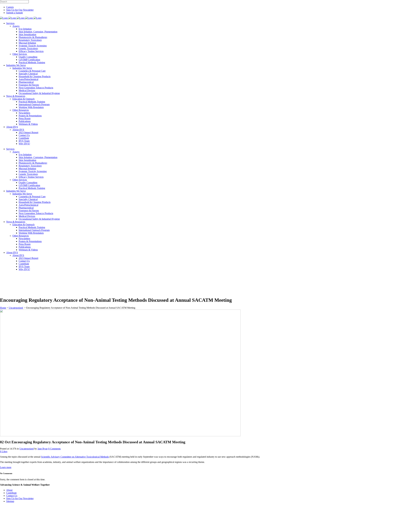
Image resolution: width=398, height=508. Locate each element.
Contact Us (11, 495)
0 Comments (54, 448)
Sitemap (10, 501)
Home (3, 307)
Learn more (5, 467)
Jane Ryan (42, 448)
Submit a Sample (14, 12)
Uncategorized (16, 307)
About (9, 490)
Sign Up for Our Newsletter (20, 10)
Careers (10, 7)
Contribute (11, 493)
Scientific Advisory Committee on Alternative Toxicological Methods (75, 456)
